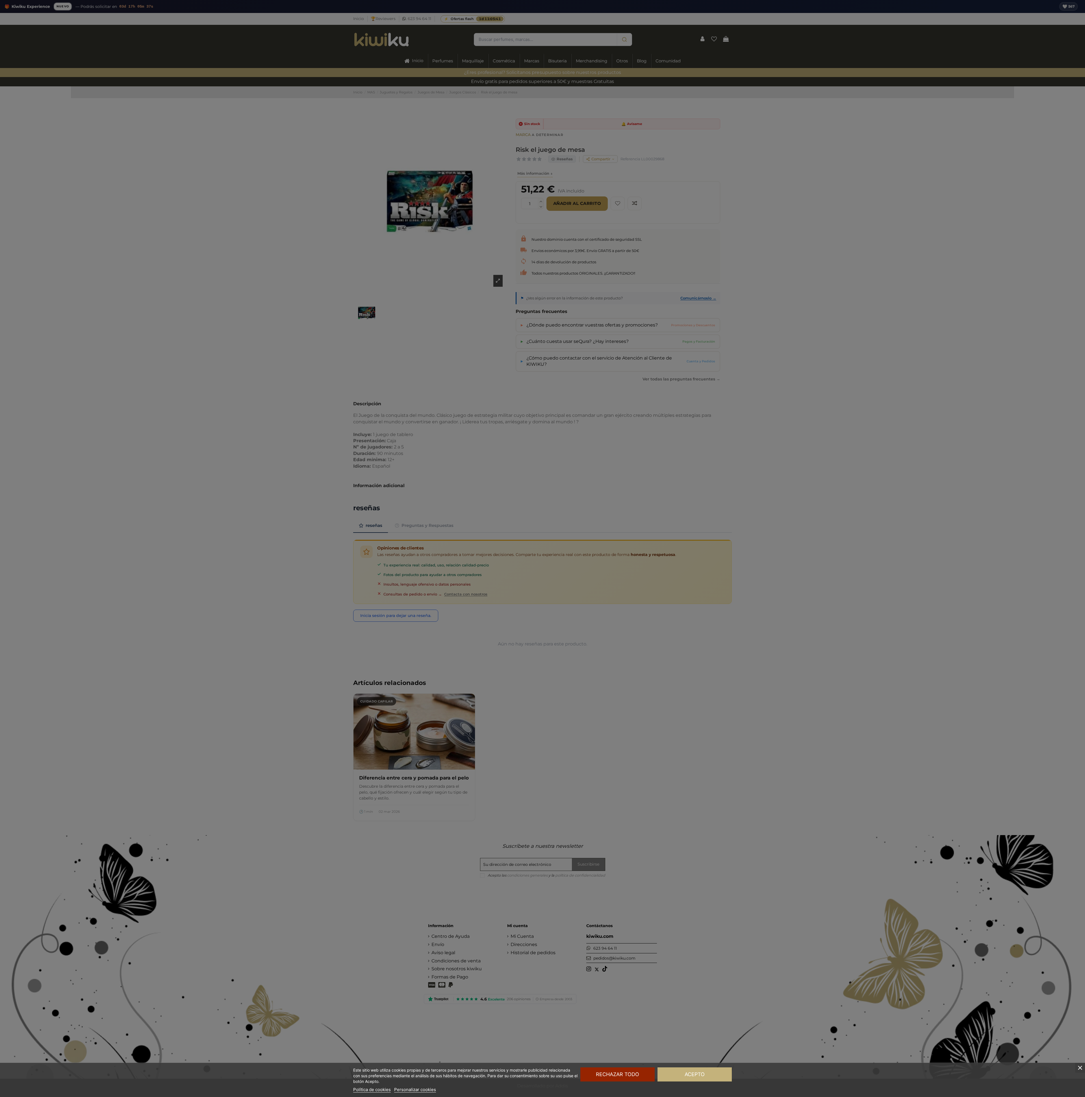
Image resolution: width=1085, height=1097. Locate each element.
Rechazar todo (617, 1074)
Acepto (695, 1074)
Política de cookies (372, 1089)
